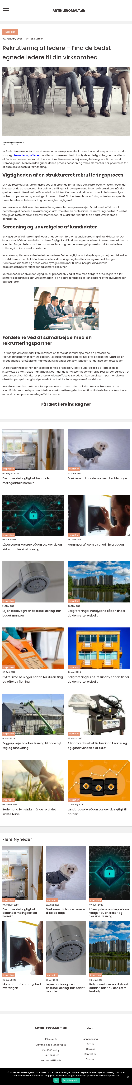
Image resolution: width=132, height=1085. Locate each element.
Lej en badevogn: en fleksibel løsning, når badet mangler (31, 613)
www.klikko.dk (53, 1060)
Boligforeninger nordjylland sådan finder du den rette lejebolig (96, 613)
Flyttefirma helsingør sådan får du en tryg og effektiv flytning (32, 679)
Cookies (90, 1049)
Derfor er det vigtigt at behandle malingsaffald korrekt (26, 480)
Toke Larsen (36, 39)
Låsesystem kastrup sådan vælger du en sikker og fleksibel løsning (32, 546)
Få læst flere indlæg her (66, 404)
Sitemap (90, 1059)
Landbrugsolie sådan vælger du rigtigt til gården (97, 811)
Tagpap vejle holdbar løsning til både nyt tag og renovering (31, 745)
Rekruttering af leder (27, 155)
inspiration (10, 31)
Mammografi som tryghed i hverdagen (96, 544)
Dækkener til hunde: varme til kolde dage (97, 478)
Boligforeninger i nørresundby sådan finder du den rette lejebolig (98, 679)
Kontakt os (90, 1054)
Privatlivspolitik (71, 1080)
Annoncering (90, 1039)
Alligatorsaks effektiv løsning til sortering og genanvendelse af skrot (97, 745)
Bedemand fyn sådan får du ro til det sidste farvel (29, 811)
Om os (90, 1044)
